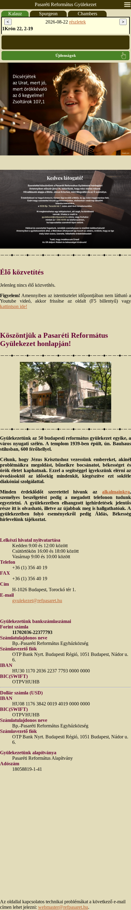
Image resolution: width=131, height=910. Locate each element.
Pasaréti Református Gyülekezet (65, 4)
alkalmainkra (116, 491)
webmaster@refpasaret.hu (63, 907)
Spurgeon (48, 13)
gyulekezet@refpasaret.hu (37, 600)
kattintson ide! (13, 306)
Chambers (87, 13)
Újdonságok (65, 55)
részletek (77, 21)
